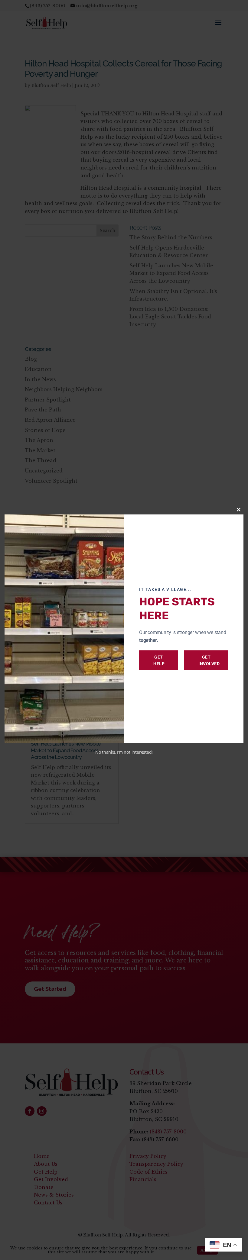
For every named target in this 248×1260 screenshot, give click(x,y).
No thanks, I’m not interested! (124, 752)
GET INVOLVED (209, 660)
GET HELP (159, 660)
